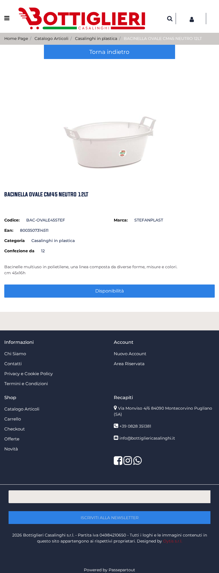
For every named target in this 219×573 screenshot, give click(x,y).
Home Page (16, 38)
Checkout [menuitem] (14, 429)
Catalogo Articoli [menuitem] (21, 409)
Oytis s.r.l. (172, 541)
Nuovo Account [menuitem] (130, 353)
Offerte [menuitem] (11, 439)
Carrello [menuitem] (12, 419)
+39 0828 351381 (135, 426)
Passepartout (122, 569)
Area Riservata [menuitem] (129, 363)
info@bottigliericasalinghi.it (147, 438)
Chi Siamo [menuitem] (15, 353)
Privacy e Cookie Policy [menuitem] (28, 373)
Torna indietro (109, 51)
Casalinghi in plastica (96, 38)
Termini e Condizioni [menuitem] (26, 383)
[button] (109, 117)
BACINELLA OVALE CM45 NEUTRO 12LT (163, 38)
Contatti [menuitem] (13, 363)
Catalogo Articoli (51, 38)
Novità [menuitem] (11, 449)
